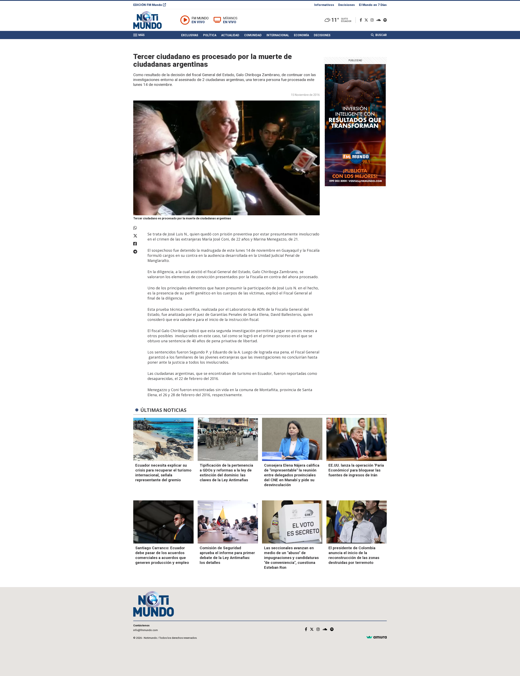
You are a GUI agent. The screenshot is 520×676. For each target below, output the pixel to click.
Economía (301, 35)
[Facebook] (362, 20)
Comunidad (253, 35)
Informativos (324, 5)
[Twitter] (367, 20)
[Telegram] (138, 251)
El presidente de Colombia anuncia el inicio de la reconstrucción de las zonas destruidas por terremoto (353, 555)
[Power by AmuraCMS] (376, 637)
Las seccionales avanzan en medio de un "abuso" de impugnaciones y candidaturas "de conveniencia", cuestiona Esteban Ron (291, 558)
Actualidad (230, 35)
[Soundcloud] (379, 20)
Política (209, 35)
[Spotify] (385, 20)
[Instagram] (372, 20)
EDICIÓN (147, 5)
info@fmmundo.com (145, 630)
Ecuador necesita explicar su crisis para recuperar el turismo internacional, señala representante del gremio (163, 472)
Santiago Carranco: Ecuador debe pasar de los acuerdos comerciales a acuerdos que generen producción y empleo (162, 555)
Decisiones (346, 5)
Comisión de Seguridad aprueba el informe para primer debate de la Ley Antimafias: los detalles (227, 555)
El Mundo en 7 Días (373, 5)
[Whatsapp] (138, 227)
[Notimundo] (151, 20)
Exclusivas (189, 35)
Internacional (277, 35)
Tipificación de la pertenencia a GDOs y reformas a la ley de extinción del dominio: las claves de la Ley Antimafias (226, 472)
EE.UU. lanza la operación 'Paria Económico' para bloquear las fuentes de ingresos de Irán (356, 470)
